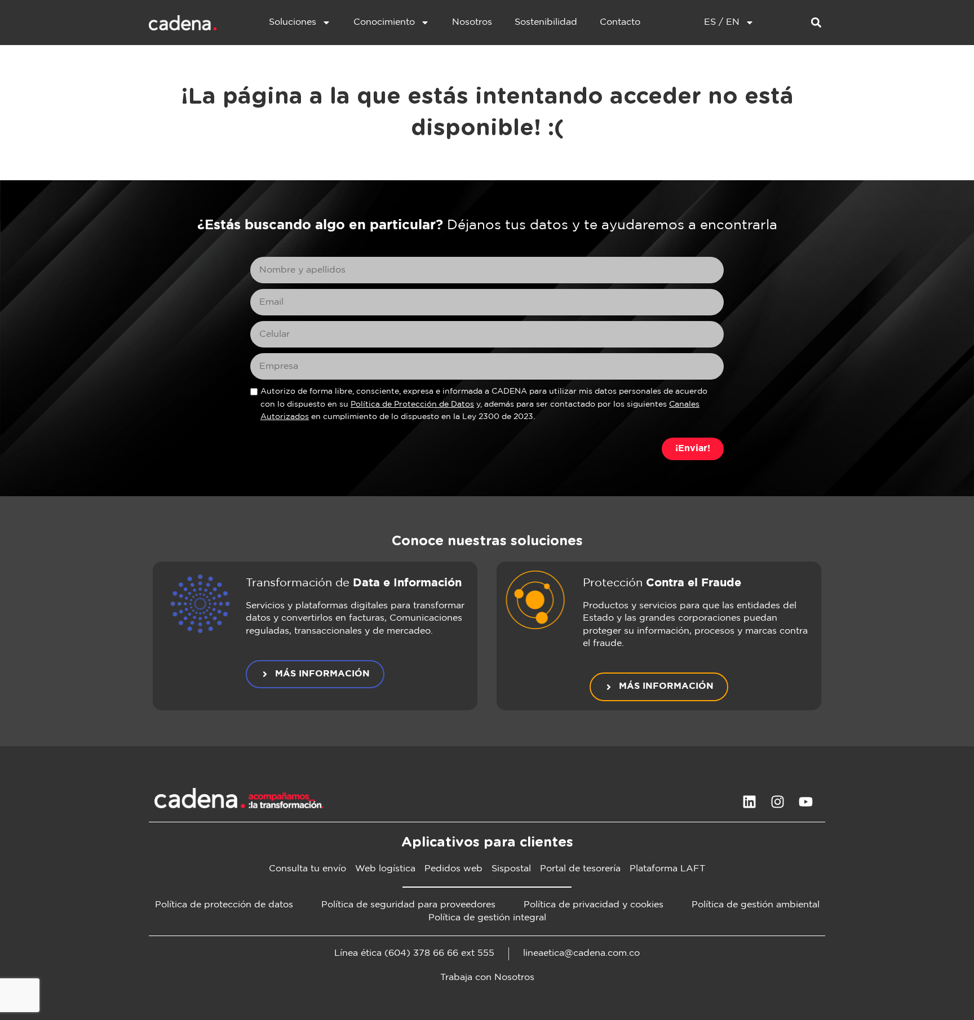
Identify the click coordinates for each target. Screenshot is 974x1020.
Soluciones (292, 22)
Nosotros (472, 22)
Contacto (620, 22)
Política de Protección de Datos (412, 404)
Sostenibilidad (546, 22)
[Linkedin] (749, 802)
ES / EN (722, 22)
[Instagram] (777, 802)
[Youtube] (805, 802)
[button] (816, 23)
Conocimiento (384, 22)
